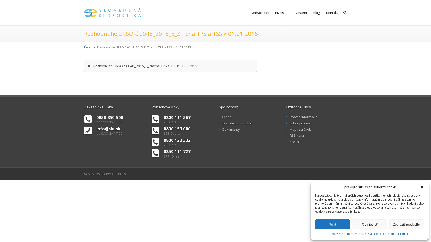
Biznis (279, 12)
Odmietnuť (370, 224)
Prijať (332, 224)
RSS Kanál (297, 135)
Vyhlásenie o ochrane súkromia (388, 234)
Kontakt (332, 12)
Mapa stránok (300, 129)
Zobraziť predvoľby (407, 224)
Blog (316, 12)
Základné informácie (237, 123)
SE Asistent (298, 12)
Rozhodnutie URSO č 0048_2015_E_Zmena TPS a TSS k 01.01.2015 (143, 66)
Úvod (88, 47)
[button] (422, 187)
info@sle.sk (108, 129)
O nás (226, 117)
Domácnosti (260, 12)
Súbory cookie (300, 123)
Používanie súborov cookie (349, 234)
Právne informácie (303, 117)
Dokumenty (231, 129)
